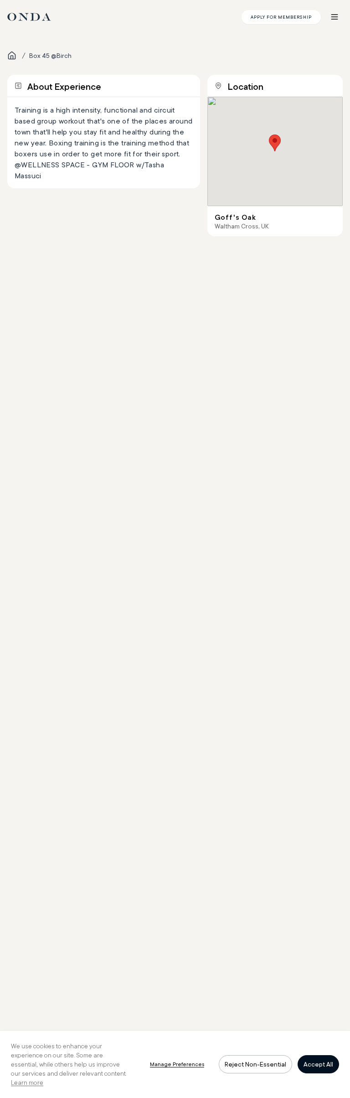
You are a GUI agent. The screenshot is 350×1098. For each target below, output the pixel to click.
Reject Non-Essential (255, 1064)
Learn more (27, 1082)
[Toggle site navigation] (334, 17)
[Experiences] (11, 55)
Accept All (318, 1064)
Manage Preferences (177, 1064)
